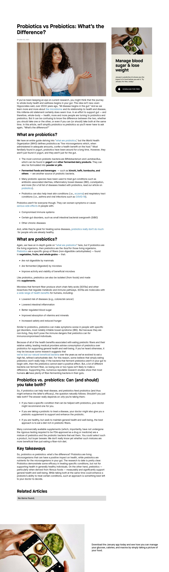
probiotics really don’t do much (87, 229)
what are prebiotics (66, 245)
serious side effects (27, 206)
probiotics (27, 188)
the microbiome (54, 109)
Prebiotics (22, 251)
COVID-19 (80, 197)
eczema (79, 193)
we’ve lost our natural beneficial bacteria (38, 354)
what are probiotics (66, 140)
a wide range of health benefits (33, 293)
